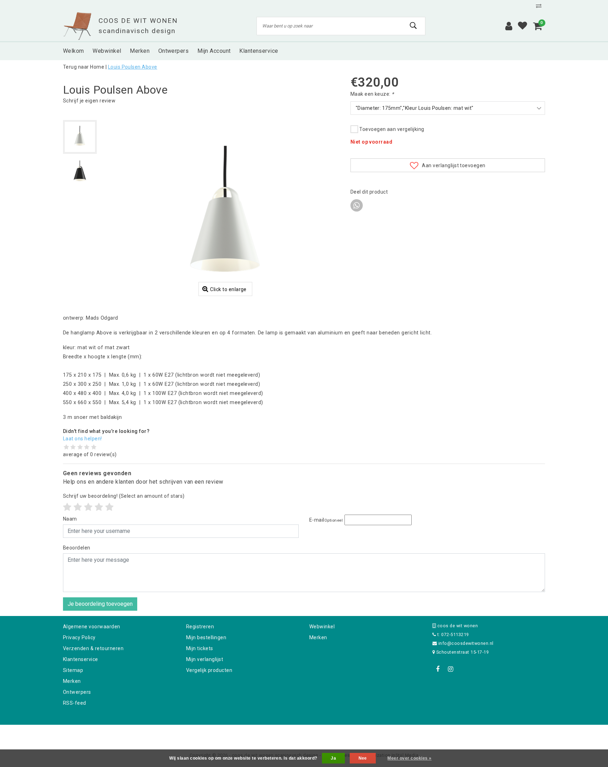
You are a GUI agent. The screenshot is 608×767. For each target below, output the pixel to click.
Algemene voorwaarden (91, 626)
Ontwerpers (77, 692)
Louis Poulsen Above (132, 67)
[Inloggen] (508, 26)
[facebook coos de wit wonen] (437, 669)
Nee (363, 758)
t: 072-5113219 (452, 634)
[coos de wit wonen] (77, 26)
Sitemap (73, 670)
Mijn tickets (199, 648)
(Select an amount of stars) (124, 496)
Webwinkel (322, 626)
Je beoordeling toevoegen (100, 604)
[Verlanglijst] (522, 26)
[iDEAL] (282, 734)
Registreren (200, 626)
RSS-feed (74, 703)
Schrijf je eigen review (89, 100)
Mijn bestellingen (206, 637)
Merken (72, 681)
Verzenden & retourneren (93, 648)
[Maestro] (349, 734)
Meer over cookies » (409, 758)
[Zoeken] (413, 25)
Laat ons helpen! (82, 438)
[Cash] (259, 734)
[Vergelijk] (540, 5)
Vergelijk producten (209, 670)
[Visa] (327, 734)
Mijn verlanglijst (204, 659)
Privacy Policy (79, 637)
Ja (333, 758)
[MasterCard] (304, 734)
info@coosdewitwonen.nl (466, 643)
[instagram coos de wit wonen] (450, 669)
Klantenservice (80, 659)
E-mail (326, 520)
